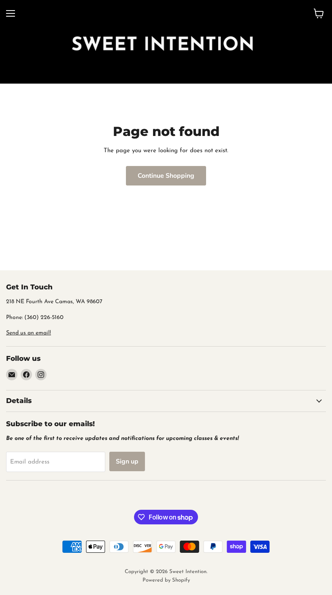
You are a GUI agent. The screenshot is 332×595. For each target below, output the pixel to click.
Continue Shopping (166, 175)
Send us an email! (28, 333)
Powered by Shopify (166, 580)
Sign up (127, 461)
